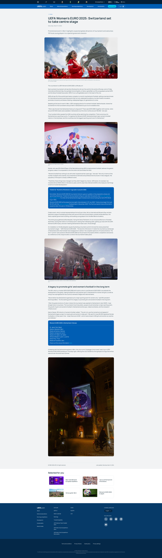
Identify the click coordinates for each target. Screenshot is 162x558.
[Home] (41, 507)
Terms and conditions (67, 543)
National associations (42, 514)
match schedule (64, 204)
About (38, 510)
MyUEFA (72, 510)
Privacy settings (96, 543)
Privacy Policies (78, 543)
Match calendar (57, 513)
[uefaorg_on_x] (106, 520)
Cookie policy (87, 543)
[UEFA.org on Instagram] (116, 520)
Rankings (56, 517)
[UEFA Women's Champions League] (54, 2)
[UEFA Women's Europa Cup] (78, 2)
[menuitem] (52, 6)
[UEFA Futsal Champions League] (46, 2)
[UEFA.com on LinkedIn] (121, 520)
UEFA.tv (55, 510)
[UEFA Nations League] (87, 2)
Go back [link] (51, 14)
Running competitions (42, 517)
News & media (40, 526)
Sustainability (40, 523)
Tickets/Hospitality (58, 520)
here (70, 343)
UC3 (72, 513)
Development (40, 520)
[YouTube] (106, 526)
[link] (51, 6)
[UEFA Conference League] (70, 2)
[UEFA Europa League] (62, 2)
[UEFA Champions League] (38, 2)
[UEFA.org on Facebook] (111, 520)
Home (41, 6)
